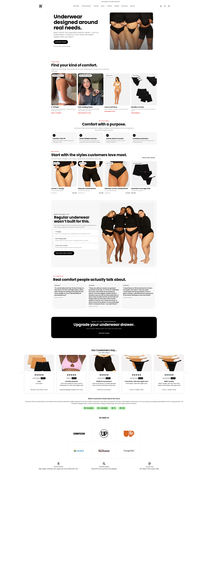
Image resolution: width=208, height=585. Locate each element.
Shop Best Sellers (60, 42)
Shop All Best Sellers (148, 157)
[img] (39, 375)
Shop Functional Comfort (64, 253)
